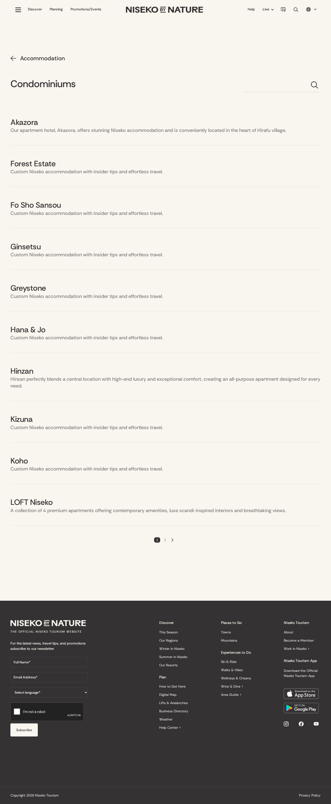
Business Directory (173, 711)
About (288, 632)
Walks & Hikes (232, 670)
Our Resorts (168, 665)
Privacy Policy (310, 795)
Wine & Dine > (232, 686)
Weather (166, 719)
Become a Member (299, 640)
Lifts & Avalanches (173, 703)
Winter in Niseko (171, 648)
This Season (168, 632)
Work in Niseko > (296, 648)
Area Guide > (231, 694)
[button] (18, 9)
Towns (226, 632)
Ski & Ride (228, 661)
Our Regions (168, 640)
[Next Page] (172, 540)
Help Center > (170, 727)
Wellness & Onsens (236, 678)
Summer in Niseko (173, 657)
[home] (164, 10)
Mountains (229, 640)
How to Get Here (172, 686)
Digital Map (168, 694)
